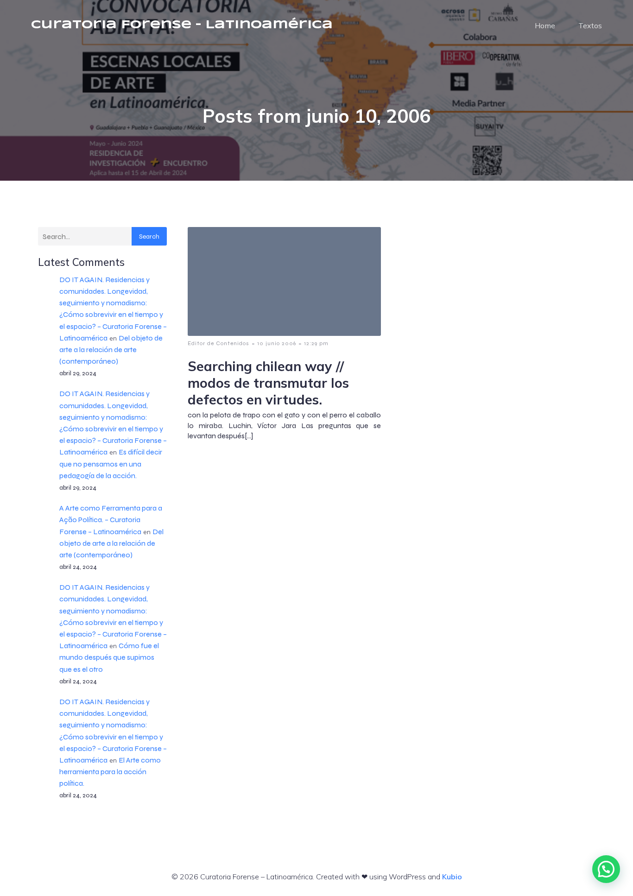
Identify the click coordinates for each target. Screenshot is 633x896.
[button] (606, 869)
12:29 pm (316, 343)
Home (545, 25)
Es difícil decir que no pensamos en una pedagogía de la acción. (110, 464)
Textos (590, 25)
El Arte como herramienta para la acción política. (110, 772)
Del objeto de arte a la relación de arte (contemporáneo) (111, 350)
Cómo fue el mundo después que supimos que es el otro (109, 657)
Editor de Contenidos (218, 343)
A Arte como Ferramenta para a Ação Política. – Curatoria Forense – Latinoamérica (110, 520)
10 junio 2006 (276, 343)
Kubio (452, 876)
